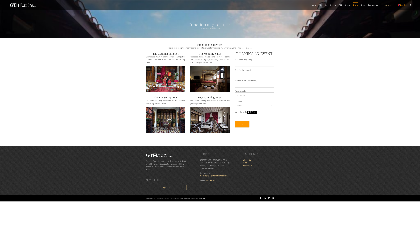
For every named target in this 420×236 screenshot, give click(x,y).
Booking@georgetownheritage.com (214, 176)
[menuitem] (315, 5)
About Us (247, 160)
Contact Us (247, 165)
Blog (245, 163)
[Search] (410, 5)
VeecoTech (202, 198)
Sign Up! (166, 187)
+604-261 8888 (211, 180)
